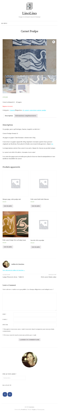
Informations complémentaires (25, 116)
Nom (4, 314)
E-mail (5, 319)
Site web (5, 324)
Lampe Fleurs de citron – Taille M (13, 277)
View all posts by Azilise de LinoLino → (14, 270)
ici (52, 144)
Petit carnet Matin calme (48, 277)
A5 (23, 110)
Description (9, 116)
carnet (27, 110)
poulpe (44, 110)
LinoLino (29, 13)
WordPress (24, 409)
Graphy (33, 409)
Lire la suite (8, 206)
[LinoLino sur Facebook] (5, 394)
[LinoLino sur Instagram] (10, 394)
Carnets (12, 110)
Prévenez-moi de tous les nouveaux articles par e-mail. (20, 335)
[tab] (9, 116)
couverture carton (35, 110)
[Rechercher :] (56, 23)
